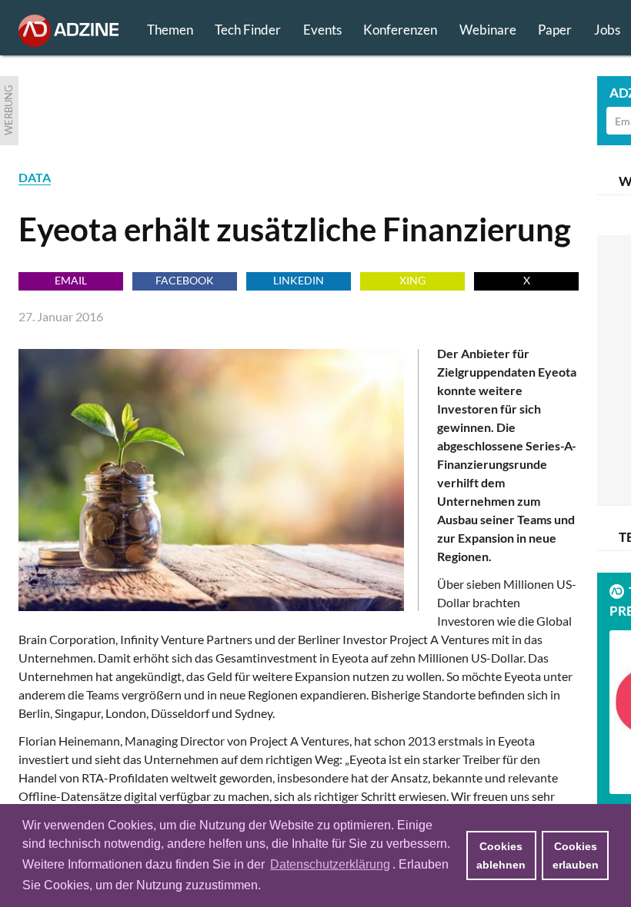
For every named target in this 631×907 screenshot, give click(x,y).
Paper (555, 30)
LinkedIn (298, 280)
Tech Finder (248, 30)
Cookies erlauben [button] (576, 855)
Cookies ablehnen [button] (501, 855)
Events (322, 30)
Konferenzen (400, 30)
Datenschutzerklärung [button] (330, 864)
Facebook (184, 280)
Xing (412, 280)
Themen (170, 30)
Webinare (487, 30)
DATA (34, 177)
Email (71, 280)
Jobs (607, 30)
